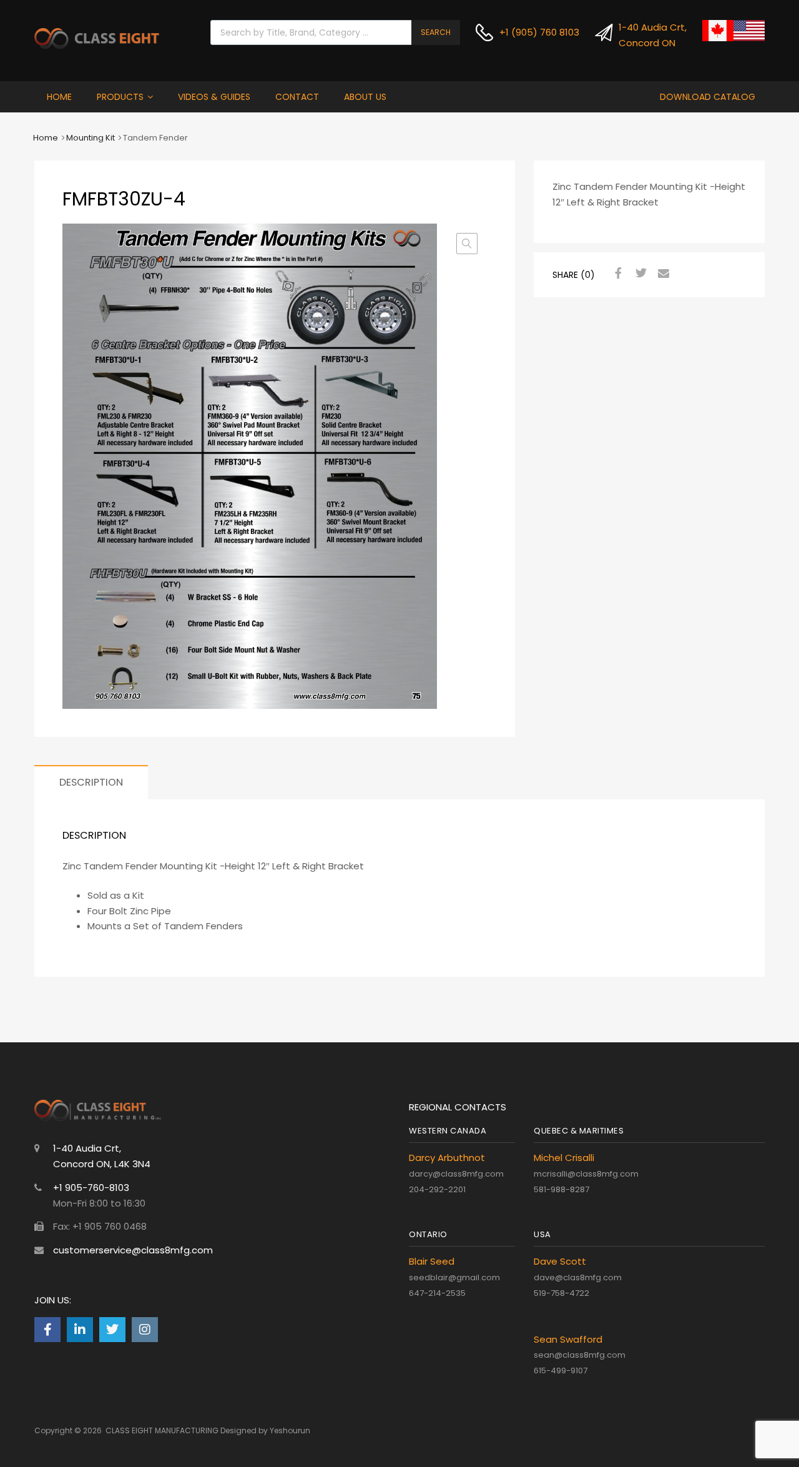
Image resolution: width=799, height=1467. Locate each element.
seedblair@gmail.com (454, 1277)
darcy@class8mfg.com (456, 1174)
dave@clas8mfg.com (578, 1277)
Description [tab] (91, 782)
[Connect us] (47, 1329)
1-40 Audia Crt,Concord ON (644, 35)
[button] (467, 243)
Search (436, 32)
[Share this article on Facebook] (617, 273)
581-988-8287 (561, 1189)
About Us (365, 97)
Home (59, 97)
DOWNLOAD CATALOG (707, 97)
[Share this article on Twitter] (639, 273)
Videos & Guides (214, 97)
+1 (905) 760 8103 (529, 32)
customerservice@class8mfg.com (133, 1250)
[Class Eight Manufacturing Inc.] (96, 45)
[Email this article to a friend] (662, 273)
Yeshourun (290, 1430)
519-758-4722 (561, 1293)
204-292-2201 (437, 1189)
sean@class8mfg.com (579, 1355)
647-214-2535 (437, 1293)
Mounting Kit (90, 137)
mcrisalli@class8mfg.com (586, 1174)
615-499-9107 (560, 1370)
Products (120, 97)
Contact (297, 97)
